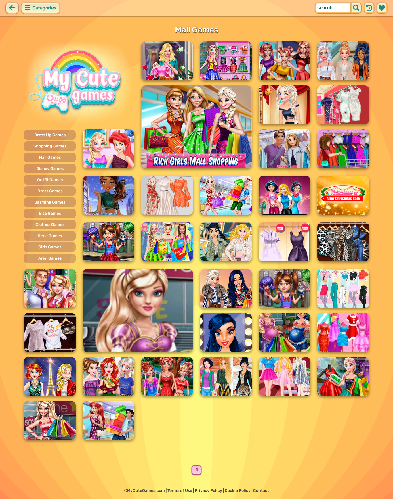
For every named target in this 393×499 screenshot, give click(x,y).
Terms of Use (179, 490)
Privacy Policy (208, 490)
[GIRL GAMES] (79, 82)
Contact (261, 490)
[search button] (356, 8)
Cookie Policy (238, 490)
